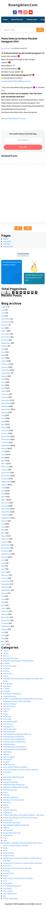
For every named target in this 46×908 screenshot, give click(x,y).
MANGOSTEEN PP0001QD (13, 785)
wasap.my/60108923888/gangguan (16, 81)
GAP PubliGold (9, 732)
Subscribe (23, 147)
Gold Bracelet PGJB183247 (14, 739)
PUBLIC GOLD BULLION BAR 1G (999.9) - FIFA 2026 (23, 815)
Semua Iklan (8, 246)
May (3, 316)
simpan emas (8, 856)
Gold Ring (7, 752)
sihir (5, 850)
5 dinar (6, 656)
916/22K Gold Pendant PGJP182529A (18, 661)
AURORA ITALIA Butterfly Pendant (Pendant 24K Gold (34, 278)
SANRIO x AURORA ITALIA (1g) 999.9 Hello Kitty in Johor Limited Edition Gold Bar (23, 844)
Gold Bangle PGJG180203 (13, 737)
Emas (5, 714)
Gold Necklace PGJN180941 (14, 747)
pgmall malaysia (10, 810)
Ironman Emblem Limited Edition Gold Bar (20, 770)
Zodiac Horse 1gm (10, 898)
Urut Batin (7, 888)
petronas (7, 802)
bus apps (7, 686)
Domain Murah (9, 706)
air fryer (6, 668)
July (3, 310)
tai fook (6, 871)
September (5, 343)
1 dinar (6, 651)
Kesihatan (7, 772)
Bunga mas (8, 684)
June (3, 313)
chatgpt (6, 691)
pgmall (6, 808)
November (5, 322)
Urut (5, 881)
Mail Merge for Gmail (16, 118)
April (3, 328)
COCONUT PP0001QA (12, 694)
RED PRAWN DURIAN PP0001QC (16, 825)
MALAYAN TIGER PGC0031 (13, 777)
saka (5, 840)
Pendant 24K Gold (10, 797)
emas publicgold (10, 721)
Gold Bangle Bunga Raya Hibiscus (17, 734)
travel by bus (8, 873)
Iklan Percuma (9, 764)
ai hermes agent (10, 666)
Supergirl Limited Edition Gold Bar (17, 868)
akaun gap (7, 673)
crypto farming (9, 696)
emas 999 (7, 719)
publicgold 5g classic (12, 823)
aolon (5, 676)
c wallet (6, 689)
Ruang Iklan (8, 830)
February (5, 364)
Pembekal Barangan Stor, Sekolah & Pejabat (11, 263)
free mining (8, 724)
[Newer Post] (18, 228)
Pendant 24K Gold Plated (13, 800)
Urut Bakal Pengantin (12, 886)
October (4, 325)
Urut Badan (8, 883)
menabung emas (10, 790)
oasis (5, 792)
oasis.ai (6, 795)
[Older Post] (28, 228)
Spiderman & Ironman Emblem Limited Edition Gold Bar (22, 860)
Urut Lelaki (7, 891)
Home (5, 19)
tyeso (5, 876)
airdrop (6, 671)
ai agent (6, 663)
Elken (5, 711)
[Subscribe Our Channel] (30, 12)
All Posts (6, 244)
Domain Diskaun (10, 704)
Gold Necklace (9, 744)
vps (4, 896)
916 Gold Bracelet (10, 658)
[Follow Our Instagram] (20, 12)
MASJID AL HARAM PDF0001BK (15, 787)
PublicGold (7, 820)
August (4, 307)
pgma (5, 805)
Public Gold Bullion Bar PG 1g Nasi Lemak (20, 818)
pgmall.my (7, 813)
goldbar (6, 754)
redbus (6, 828)
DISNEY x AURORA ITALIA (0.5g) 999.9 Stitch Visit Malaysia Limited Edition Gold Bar (23, 700)
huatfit (6, 762)
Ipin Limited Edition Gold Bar (15, 767)
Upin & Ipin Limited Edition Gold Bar (18, 878)
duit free (6, 709)
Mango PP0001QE (10, 782)
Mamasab (7, 780)
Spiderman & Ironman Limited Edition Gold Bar (22, 863)
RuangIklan (8, 835)
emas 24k (7, 716)
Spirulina (7, 866)
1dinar (5, 653)
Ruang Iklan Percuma (12, 833)
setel (5, 848)
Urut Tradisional (10, 893)
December (5, 319)
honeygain (7, 759)
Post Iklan (7, 241)
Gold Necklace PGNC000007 (15, 749)
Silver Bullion (8, 853)
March (4, 331)
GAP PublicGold (9, 729)
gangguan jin (8, 727)
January (4, 367)
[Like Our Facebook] (15, 12)
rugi (5, 838)
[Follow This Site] (25, 12)
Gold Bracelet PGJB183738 (14, 742)
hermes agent (9, 757)
